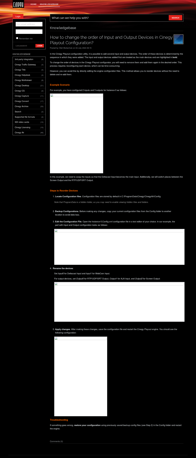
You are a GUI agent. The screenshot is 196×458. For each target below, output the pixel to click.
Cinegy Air (29, 132)
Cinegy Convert (29, 101)
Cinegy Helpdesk (29, 74)
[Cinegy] (18, 4)
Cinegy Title (29, 69)
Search (29, 111)
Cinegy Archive (29, 106)
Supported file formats (29, 116)
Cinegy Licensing (29, 127)
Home (34, 4)
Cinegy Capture (29, 95)
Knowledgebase (49, 4)
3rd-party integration (29, 59)
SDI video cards (29, 122)
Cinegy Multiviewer (29, 80)
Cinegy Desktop (29, 85)
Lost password (21, 45)
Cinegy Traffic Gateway (29, 64)
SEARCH (175, 17)
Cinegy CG (29, 90)
